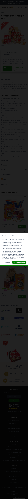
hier (15, 258)
